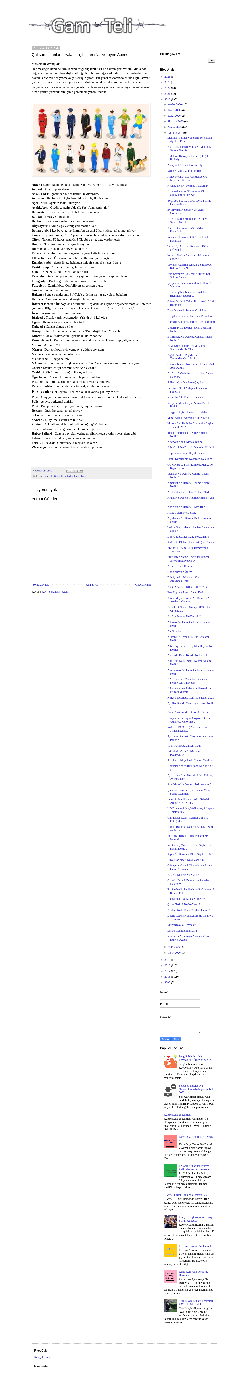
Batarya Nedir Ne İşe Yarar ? (184, 874)
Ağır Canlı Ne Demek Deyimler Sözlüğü (191, 447)
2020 (167, 99)
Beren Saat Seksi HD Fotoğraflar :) (187, 712)
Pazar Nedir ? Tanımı (179, 566)
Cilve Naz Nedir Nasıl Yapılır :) (185, 859)
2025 (167, 76)
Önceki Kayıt (143, 584)
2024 (167, 82)
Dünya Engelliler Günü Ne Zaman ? (188, 536)
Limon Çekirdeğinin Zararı (182, 930)
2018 (167, 965)
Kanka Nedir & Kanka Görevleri (186, 898)
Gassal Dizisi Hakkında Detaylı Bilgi (187, 1194)
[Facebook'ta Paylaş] (78, 471)
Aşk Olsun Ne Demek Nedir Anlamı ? (189, 784)
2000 (167, 982)
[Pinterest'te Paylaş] (81, 471)
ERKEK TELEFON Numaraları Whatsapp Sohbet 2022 (196, 1089)
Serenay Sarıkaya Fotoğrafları (184, 170)
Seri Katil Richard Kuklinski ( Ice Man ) (190, 542)
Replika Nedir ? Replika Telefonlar (187, 185)
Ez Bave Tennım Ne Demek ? (196, 1246)
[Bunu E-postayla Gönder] (67, 471)
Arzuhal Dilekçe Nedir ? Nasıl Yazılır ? (189, 760)
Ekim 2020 (174, 110)
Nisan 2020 (175, 132)
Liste (83, 475)
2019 (167, 959)
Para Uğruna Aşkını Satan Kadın (186, 592)
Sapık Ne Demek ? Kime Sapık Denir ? (190, 854)
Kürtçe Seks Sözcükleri (177, 1114)
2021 (167, 93)
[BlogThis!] (71, 471)
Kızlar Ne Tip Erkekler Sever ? (185, 397)
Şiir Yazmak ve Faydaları (181, 924)
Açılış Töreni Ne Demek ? (182, 512)
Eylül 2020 (174, 115)
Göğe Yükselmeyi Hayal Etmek (185, 453)
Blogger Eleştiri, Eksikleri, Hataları (187, 412)
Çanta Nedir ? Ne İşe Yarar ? (183, 904)
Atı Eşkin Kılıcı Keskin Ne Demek (187, 655)
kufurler (69, 475)
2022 (167, 88)
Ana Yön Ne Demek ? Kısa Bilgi (186, 506)
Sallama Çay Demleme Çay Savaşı (187, 382)
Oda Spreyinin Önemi (180, 571)
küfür (77, 475)
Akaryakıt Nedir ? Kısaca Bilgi (185, 165)
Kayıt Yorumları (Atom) (55, 591)
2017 (167, 971)
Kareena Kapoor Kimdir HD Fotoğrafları (191, 321)
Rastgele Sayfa (42, 1357)
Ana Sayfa (92, 584)
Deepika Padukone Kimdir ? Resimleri (189, 316)
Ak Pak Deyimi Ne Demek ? (184, 616)
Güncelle (58, 475)
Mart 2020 (174, 946)
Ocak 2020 (174, 952)
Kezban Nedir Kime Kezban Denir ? (188, 910)
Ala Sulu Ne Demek (179, 631)
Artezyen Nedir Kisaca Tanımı (185, 441)
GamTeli (48, 475)
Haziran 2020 (176, 121)
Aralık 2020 (175, 104)
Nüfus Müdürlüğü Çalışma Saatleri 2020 (190, 697)
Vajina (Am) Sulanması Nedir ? (185, 745)
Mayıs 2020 (175, 127)
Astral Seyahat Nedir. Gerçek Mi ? (187, 586)
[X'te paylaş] (74, 471)
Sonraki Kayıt (41, 584)
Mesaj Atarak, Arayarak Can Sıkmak (188, 417)
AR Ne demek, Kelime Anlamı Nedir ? (189, 492)
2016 (167, 976)
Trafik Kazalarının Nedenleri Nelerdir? (189, 458)
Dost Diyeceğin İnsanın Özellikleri (187, 310)
